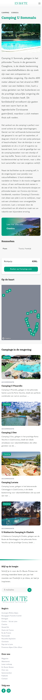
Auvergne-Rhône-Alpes (10, 613)
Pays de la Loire (7, 644)
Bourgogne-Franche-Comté (12, 616)
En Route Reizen (8, 667)
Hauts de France (8, 630)
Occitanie (5, 642)
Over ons (5, 670)
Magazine (5, 659)
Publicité (5, 676)
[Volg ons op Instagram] (9, 691)
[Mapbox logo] (6, 338)
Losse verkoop (7, 664)
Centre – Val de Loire (9, 621)
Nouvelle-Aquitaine (9, 639)
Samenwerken (7, 673)
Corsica (14, 13)
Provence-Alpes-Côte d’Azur (12, 647)
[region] (21, 312)
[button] (27, 323)
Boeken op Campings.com (21, 269)
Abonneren (6, 661)
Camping (5, 13)
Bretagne (5, 619)
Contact (5, 679)
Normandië (6, 636)
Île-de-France (6, 633)
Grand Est (5, 627)
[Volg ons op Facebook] (4, 691)
